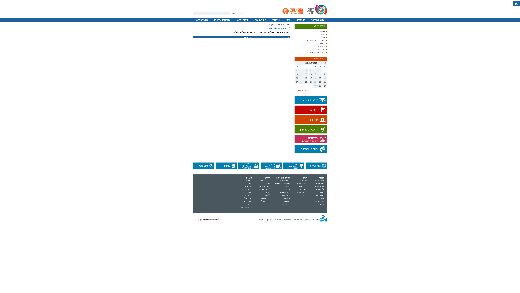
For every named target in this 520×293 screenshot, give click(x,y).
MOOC (267, 195)
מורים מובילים (265, 201)
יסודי (288, 20)
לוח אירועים (319, 59)
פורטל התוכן (247, 192)
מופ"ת (288, 186)
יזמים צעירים (285, 198)
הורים (305, 178)
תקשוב (267, 178)
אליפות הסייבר (318, 189)
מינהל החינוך (317, 20)
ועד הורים (303, 180)
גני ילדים (301, 20)
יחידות (322, 34)
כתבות (322, 43)
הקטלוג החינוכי (246, 189)
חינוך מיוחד (260, 20)
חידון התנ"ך (320, 183)
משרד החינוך (202, 20)
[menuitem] (234, 13)
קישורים (249, 178)
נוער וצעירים (319, 186)
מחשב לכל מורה (264, 186)
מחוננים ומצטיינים (283, 180)
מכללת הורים (302, 183)
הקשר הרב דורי (318, 180)
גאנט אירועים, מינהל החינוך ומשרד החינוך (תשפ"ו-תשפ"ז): (261, 32)
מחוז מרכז (248, 183)
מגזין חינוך (321, 49)
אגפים (322, 31)
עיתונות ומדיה (320, 46)
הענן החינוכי (247, 186)
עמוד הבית (286, 25)
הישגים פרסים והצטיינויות (315, 40)
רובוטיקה (287, 201)
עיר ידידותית (319, 201)
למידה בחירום (247, 195)
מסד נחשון (286, 195)
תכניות (321, 178)
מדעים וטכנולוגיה (283, 178)
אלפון (323, 37)
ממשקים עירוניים (222, 20)
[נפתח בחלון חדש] (311, 110)
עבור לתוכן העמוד (260, 2)
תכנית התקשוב (264, 180)
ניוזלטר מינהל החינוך (317, 52)
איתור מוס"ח (247, 198)
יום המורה (320, 192)
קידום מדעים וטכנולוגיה (281, 183)
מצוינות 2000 (285, 204)
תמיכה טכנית (265, 198)
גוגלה (268, 183)
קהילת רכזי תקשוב (245, 207)
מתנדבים (303, 189)
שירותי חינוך (242, 20)
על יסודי (276, 20)
